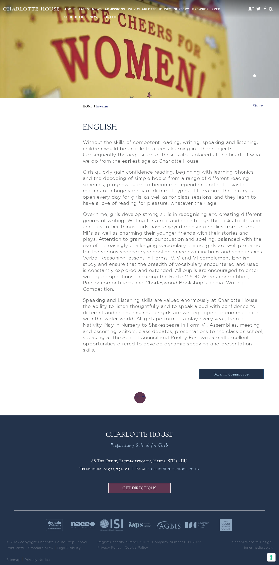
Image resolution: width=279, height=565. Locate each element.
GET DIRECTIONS (139, 488)
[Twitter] (258, 9)
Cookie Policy (136, 547)
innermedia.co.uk (258, 547)
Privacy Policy (109, 547)
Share (258, 106)
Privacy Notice (37, 560)
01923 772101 (117, 468)
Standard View (40, 548)
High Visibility (69, 548)
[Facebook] (265, 9)
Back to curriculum (231, 374)
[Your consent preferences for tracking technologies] (271, 557)
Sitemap (13, 560)
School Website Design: (252, 542)
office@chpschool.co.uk (175, 468)
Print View (15, 548)
